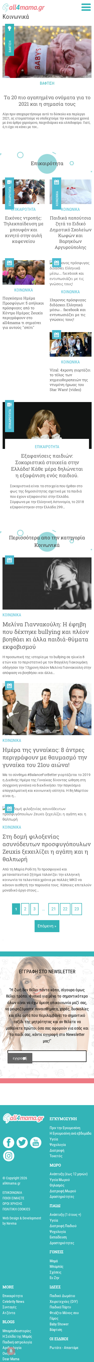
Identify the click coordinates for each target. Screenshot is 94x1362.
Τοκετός (56, 1156)
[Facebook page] (9, 1143)
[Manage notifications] (11, 1351)
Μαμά (54, 1261)
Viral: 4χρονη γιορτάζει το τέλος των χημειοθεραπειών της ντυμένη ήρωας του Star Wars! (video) (70, 380)
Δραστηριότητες (62, 1196)
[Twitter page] (22, 1143)
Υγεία (54, 1139)
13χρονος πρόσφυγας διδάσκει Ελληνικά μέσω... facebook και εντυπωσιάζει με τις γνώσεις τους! (68, 310)
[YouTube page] (36, 1143)
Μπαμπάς (56, 1266)
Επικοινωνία (12, 1193)
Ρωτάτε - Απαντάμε (64, 1347)
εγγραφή (20, 1058)
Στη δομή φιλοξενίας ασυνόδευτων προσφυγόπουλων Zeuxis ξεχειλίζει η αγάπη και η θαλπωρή (47, 848)
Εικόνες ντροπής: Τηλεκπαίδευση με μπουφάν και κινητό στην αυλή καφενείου (24, 229)
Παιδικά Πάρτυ (60, 1307)
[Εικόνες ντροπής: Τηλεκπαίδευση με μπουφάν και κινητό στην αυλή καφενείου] (24, 191)
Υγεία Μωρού (60, 1180)
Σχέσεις (55, 1272)
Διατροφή (57, 1150)
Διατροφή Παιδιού (63, 1226)
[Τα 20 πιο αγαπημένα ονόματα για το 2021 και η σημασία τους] (47, 52)
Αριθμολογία (12, 1347)
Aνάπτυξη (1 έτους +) (65, 1214)
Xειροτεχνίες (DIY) (64, 1301)
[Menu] (86, 7)
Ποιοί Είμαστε (13, 1198)
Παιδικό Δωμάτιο (62, 1296)
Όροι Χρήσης (12, 1204)
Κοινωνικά (57, 198)
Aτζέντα (9, 1313)
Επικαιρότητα (10, 196)
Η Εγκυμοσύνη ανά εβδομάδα (70, 1133)
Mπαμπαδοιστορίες (17, 1331)
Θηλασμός (57, 1185)
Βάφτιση (10, 46)
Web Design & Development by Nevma (22, 1220)
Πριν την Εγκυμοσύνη (65, 1128)
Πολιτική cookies (16, 1209)
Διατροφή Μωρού (63, 1191)
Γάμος (54, 1318)
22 (65, 909)
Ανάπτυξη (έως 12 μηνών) (69, 1174)
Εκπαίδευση (58, 1237)
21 (53, 909)
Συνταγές (10, 1307)
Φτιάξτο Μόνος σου (64, 1313)
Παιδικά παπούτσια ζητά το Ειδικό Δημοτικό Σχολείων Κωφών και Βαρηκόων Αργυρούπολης (70, 232)
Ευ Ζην (54, 1278)
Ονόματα (9, 1353)
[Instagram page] (9, 1156)
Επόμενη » (47, 926)
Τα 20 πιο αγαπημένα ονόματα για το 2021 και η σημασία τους (47, 100)
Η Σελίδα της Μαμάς (17, 1336)
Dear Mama (11, 1359)
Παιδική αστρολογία (17, 1342)
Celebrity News (13, 1301)
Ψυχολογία (58, 1144)
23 (76, 909)
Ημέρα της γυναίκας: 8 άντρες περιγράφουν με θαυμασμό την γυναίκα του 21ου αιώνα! (45, 757)
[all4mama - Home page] (24, 6)
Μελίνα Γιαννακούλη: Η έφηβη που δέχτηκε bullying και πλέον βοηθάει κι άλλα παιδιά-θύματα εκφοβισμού (46, 635)
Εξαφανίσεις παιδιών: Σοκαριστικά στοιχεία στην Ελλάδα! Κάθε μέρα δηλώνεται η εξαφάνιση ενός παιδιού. (47, 465)
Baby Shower (59, 1324)
